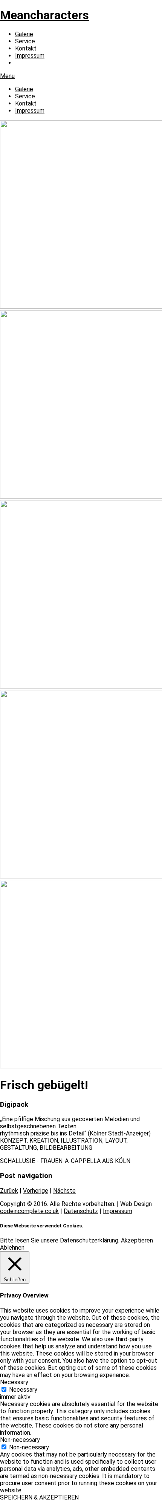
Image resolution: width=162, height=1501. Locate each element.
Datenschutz (81, 1211)
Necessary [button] (14, 1382)
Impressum (29, 55)
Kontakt (26, 48)
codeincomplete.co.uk (29, 1211)
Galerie (24, 34)
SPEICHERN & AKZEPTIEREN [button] (39, 1497)
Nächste (64, 1190)
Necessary (23, 1389)
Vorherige (35, 1190)
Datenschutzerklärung (89, 1240)
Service (25, 41)
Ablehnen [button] (12, 1247)
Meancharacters (44, 15)
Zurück (9, 1190)
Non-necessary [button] (20, 1439)
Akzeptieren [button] (137, 1240)
